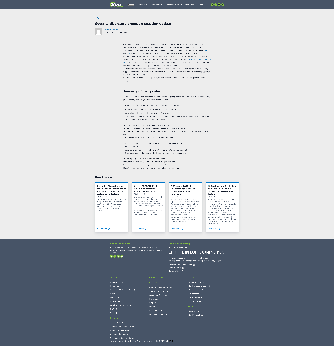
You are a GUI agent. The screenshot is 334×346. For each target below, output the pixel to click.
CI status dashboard (119, 334)
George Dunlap (111, 29)
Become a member (196, 290)
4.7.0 (97, 18)
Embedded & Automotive (121, 290)
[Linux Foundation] (196, 253)
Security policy (195, 297)
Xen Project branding (197, 315)
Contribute (155, 5)
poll (143, 44)
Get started (115, 323)
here (206, 50)
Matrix (152, 307)
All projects (115, 282)
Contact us (193, 301)
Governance (193, 294)
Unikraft (113, 301)
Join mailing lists (156, 314)
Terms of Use (175, 271)
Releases (192, 311)
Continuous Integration (120, 330)
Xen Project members (198, 286)
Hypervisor (115, 286)
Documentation (172, 5)
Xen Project (138, 341)
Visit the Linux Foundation (181, 265)
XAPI (112, 309)
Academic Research (158, 295)
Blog (151, 303)
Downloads (154, 299)
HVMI (112, 294)
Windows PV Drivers (119, 305)
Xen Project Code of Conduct (123, 338)
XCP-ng (113, 313)
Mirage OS (114, 297)
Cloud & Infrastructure (159, 287)
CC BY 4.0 (163, 341)
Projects (141, 5)
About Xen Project (196, 282)
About (202, 5)
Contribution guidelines (120, 326)
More (190, 306)
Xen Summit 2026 (157, 291)
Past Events (154, 310)
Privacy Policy (175, 268)
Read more (102, 229)
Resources (189, 5)
